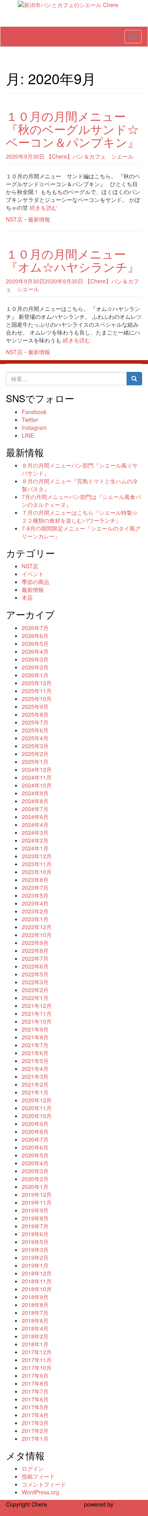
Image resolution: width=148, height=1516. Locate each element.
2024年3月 (35, 832)
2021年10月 (37, 1021)
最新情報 (39, 219)
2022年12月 (37, 927)
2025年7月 (35, 722)
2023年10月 (37, 872)
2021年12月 (37, 1005)
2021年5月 (35, 1061)
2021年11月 (37, 1013)
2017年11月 (37, 1360)
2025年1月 (35, 761)
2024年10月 (37, 785)
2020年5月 (35, 1155)
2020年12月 (37, 1100)
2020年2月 (35, 1179)
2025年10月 (37, 699)
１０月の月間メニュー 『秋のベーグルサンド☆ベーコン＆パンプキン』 (72, 128)
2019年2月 (35, 1257)
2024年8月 (35, 801)
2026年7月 (35, 628)
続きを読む (43, 207)
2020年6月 (35, 1147)
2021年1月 (35, 1092)
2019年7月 (35, 1226)
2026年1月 (35, 675)
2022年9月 (35, 943)
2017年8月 (35, 1383)
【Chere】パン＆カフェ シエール (89, 156)
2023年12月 (37, 856)
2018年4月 (35, 1328)
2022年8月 (35, 950)
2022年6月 (35, 966)
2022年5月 (35, 974)
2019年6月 (35, 1234)
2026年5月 (35, 643)
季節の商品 (35, 582)
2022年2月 (35, 990)
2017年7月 (35, 1391)
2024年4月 (35, 824)
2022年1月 (35, 998)
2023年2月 (35, 911)
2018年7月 (35, 1312)
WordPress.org (40, 1492)
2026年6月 (35, 636)
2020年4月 (35, 1163)
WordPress (20, 1512)
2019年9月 (35, 1210)
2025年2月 (35, 754)
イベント (33, 574)
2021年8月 (35, 1037)
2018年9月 (35, 1297)
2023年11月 (37, 864)
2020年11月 (37, 1108)
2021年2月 (35, 1084)
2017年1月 (35, 1438)
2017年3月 (35, 1423)
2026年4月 (35, 651)
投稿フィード (38, 1476)
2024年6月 (35, 817)
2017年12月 (37, 1352)
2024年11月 (37, 777)
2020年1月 (35, 1187)
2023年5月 (35, 895)
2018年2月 (35, 1336)
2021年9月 (35, 1029)
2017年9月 (35, 1375)
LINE (28, 435)
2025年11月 (37, 691)
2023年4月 (35, 903)
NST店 (14, 219)
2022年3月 (35, 982)
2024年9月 (35, 793)
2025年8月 (35, 714)
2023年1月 (35, 919)
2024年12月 (37, 769)
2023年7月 (35, 887)
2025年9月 (35, 706)
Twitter (30, 419)
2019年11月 (37, 1202)
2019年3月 (35, 1249)
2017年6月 (35, 1399)
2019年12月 (37, 1194)
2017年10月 (37, 1368)
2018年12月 (37, 1273)
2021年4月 (35, 1068)
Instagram (34, 427)
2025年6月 (35, 730)
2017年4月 (35, 1415)
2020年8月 (35, 1131)
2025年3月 (35, 746)
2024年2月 (35, 840)
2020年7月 (35, 1139)
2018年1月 (35, 1344)
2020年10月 (37, 1116)
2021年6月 (35, 1053)
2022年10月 (37, 935)
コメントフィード (44, 1484)
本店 (27, 597)
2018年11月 (37, 1281)
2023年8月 (35, 880)
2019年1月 (35, 1265)
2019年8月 (35, 1218)
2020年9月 (35, 1124)
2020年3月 (35, 1171)
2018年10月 (37, 1289)
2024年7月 (35, 809)
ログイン (33, 1468)
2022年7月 (35, 958)
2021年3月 (35, 1076)
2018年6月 (35, 1320)
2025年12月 (37, 683)
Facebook (34, 412)
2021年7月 (35, 1045)
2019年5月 (35, 1242)
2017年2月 (35, 1431)
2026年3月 (35, 659)
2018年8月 (35, 1305)
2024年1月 (35, 848)
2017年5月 (35, 1407)
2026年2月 (35, 667)
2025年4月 (35, 738)
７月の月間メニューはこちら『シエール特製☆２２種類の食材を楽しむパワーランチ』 (80, 516)
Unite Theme (66, 1504)
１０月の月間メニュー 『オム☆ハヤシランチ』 (72, 260)
